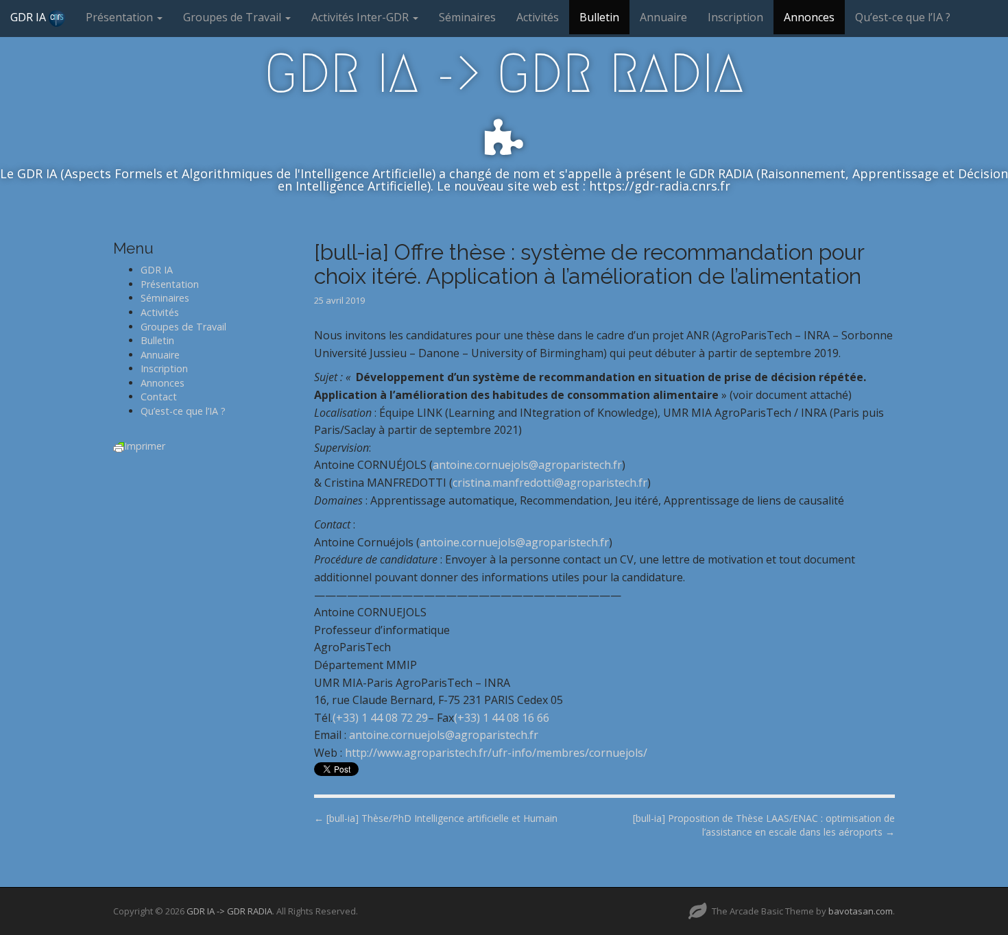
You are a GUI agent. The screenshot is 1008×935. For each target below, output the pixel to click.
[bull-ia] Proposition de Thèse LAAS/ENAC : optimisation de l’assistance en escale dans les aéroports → (764, 825)
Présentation (121, 17)
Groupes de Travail (233, 17)
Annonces (809, 17)
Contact (159, 396)
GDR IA (29, 17)
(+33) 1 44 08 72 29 (380, 717)
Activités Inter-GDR (361, 17)
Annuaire (663, 17)
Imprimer (144, 445)
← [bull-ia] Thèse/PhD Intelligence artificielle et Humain (435, 818)
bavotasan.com (860, 911)
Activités (537, 17)
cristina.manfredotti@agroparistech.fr (550, 482)
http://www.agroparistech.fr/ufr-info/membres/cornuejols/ (496, 752)
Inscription (735, 17)
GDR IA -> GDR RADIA (504, 73)
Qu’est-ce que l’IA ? (902, 17)
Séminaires (467, 17)
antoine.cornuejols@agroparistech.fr (527, 464)
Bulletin (599, 17)
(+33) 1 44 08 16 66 (501, 717)
